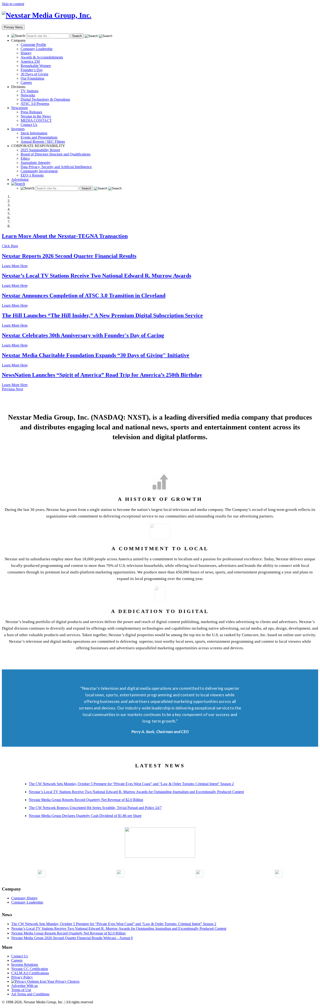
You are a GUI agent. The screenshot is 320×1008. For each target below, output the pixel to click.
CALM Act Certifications (30, 973)
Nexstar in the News (36, 116)
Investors (18, 129)
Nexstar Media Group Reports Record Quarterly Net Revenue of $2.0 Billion (86, 800)
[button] (9, 389)
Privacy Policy (22, 977)
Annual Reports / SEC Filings (43, 142)
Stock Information (34, 133)
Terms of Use (21, 990)
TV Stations (29, 91)
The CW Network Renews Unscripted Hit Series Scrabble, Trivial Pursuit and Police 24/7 (95, 808)
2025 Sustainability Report (40, 150)
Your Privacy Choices (62, 981)
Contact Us (29, 125)
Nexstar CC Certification (29, 969)
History (26, 53)
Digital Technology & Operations (45, 99)
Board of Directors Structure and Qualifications (55, 154)
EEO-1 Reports (32, 175)
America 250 (30, 61)
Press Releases (31, 112)
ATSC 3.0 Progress (35, 104)
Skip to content (13, 4)
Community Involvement (39, 171)
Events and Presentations (39, 137)
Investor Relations (24, 965)
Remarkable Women (36, 66)
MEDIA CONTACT (36, 120)
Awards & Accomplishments (42, 57)
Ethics (25, 158)
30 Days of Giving (34, 74)
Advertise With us (24, 986)
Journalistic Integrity (36, 163)
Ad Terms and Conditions (30, 994)
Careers (26, 83)
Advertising (20, 179)
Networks (28, 95)
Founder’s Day (32, 70)
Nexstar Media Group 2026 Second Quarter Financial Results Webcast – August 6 (72, 938)
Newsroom (19, 108)
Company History (24, 898)
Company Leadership (36, 49)
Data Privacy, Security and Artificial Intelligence (56, 167)
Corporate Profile (33, 45)
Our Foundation (32, 78)
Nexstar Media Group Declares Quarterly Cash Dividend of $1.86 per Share (85, 816)
